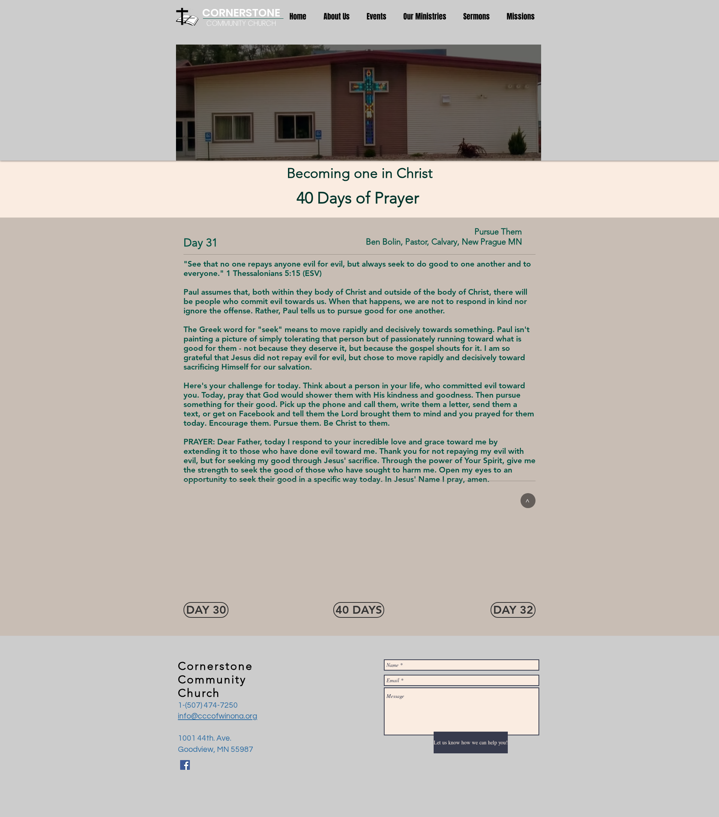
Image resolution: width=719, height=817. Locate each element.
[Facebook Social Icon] (185, 765)
